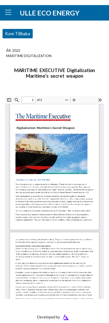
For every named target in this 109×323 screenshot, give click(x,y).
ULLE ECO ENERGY (49, 13)
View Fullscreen (17, 92)
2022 (16, 50)
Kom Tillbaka (17, 33)
